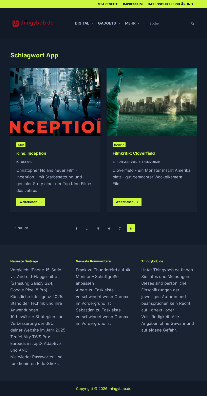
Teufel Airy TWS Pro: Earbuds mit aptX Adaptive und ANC (35, 343)
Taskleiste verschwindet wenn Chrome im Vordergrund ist (103, 297)
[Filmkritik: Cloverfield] (152, 102)
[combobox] (167, 23)
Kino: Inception (31, 153)
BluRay (119, 144)
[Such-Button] (192, 23)
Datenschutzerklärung (170, 4)
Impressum (133, 4)
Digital (82, 23)
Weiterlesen (31, 203)
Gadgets (107, 23)
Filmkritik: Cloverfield (134, 153)
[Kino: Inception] (55, 102)
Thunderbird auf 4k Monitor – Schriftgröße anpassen (103, 276)
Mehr (130, 23)
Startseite (108, 4)
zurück (23, 228)
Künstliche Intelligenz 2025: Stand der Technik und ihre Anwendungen (36, 303)
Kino (21, 144)
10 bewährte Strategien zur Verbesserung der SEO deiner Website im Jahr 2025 (37, 323)
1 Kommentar (151, 161)
